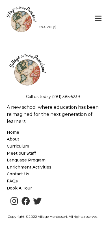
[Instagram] (14, 201)
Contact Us (18, 173)
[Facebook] (25, 201)
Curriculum (18, 146)
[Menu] (98, 18)
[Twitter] (37, 201)
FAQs (12, 181)
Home (13, 132)
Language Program (26, 160)
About (13, 139)
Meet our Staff (21, 153)
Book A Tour (19, 188)
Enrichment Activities (29, 167)
